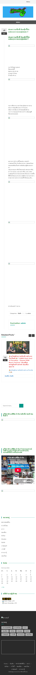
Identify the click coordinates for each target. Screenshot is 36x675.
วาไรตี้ (3, 549)
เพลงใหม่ (3, 556)
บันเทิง (19, 313)
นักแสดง (3, 539)
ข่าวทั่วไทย (4, 525)
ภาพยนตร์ (4, 546)
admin (29, 313)
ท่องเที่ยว (7, 376)
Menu (28, 2)
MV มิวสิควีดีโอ (5, 522)
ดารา (2, 529)
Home (6, 663)
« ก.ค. (2, 587)
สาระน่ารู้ (4, 552)
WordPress (24, 671)
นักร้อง (3, 535)
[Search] (21, 406)
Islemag (10, 671)
